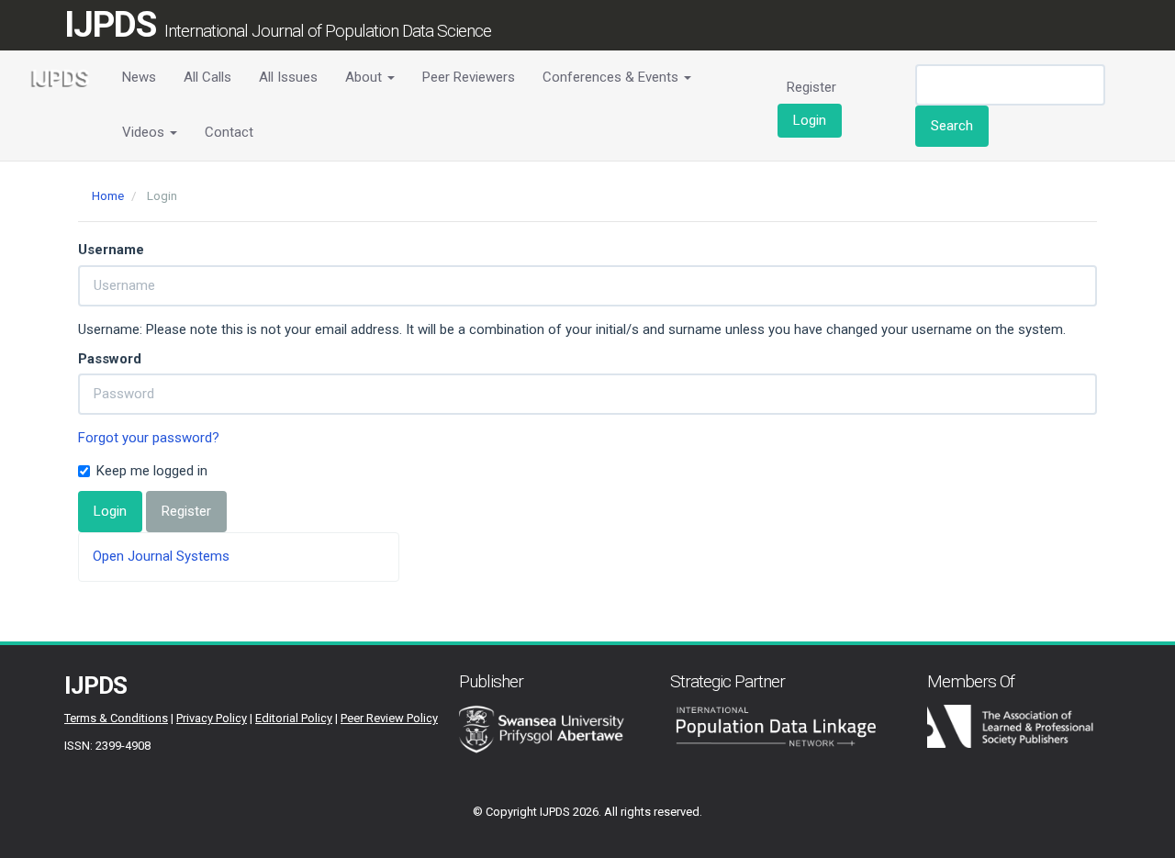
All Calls (207, 77)
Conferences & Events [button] (612, 77)
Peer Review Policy (389, 718)
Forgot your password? (148, 437)
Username (111, 249)
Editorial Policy (293, 718)
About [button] (365, 77)
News (139, 77)
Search (952, 125)
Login (809, 120)
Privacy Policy (211, 718)
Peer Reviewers (468, 77)
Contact (229, 132)
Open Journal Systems (161, 556)
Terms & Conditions (116, 718)
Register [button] (186, 511)
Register (811, 87)
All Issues (288, 77)
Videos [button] (145, 132)
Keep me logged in (151, 470)
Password (109, 359)
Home (108, 195)
